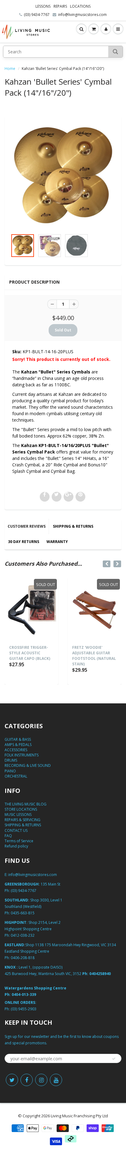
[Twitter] (12, 1080)
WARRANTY (57, 541)
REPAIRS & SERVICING (22, 819)
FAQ (8, 835)
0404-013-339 (24, 994)
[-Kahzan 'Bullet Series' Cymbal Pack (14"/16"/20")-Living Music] (63, 177)
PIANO (10, 771)
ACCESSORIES (16, 749)
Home (10, 68)
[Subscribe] (114, 1059)
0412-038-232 (23, 935)
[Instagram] (41, 1080)
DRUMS (11, 760)
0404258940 (100, 973)
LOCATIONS (80, 6)
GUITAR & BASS (18, 739)
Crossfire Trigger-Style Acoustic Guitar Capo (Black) (29, 653)
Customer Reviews (27, 526)
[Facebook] (26, 1080)
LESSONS (42, 6)
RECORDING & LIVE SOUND (28, 765)
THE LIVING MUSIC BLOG (25, 804)
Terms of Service (19, 840)
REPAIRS (60, 6)
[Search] (115, 51)
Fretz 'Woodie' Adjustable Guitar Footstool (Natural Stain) (94, 656)
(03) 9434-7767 (37, 14)
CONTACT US (16, 830)
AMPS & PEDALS (18, 744)
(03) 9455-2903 (23, 1009)
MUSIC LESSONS (18, 814)
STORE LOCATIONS (21, 809)
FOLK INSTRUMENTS (22, 755)
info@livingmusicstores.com (82, 14)
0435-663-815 (23, 913)
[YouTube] (56, 1080)
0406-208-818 (23, 957)
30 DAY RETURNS (23, 541)
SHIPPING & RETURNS (73, 526)
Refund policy (16, 846)
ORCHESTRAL (16, 776)
